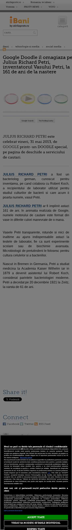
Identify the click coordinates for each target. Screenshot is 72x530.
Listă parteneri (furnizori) (13, 510)
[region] (36, 482)
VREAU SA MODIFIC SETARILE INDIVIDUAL (35, 523)
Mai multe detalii (26, 457)
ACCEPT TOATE (36, 517)
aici (49, 473)
